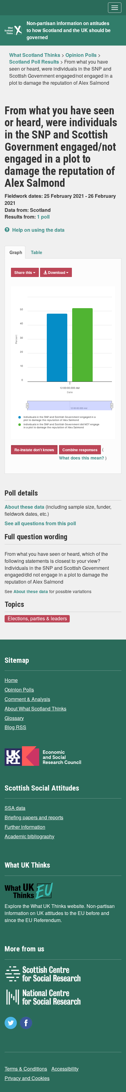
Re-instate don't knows (34, 449)
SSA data (15, 807)
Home (11, 680)
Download (56, 272)
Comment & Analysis (27, 699)
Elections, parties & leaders (37, 618)
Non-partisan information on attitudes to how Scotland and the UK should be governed (69, 30)
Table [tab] (36, 252)
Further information (25, 826)
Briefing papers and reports (34, 817)
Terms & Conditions (26, 1068)
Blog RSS (15, 727)
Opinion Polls (19, 689)
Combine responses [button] (80, 449)
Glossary (14, 717)
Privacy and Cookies (27, 1078)
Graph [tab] (15, 252)
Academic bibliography (29, 836)
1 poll (43, 216)
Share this (23, 272)
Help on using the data (38, 229)
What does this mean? (82, 458)
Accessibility (65, 1068)
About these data (25, 506)
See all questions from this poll (40, 523)
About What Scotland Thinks (35, 708)
